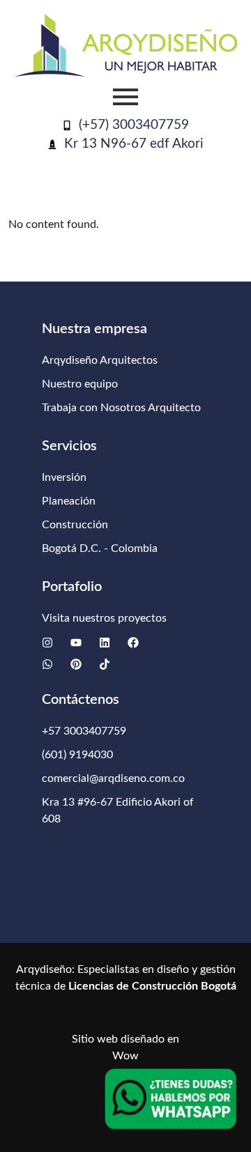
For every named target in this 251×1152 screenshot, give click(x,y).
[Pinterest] (76, 664)
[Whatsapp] (47, 664)
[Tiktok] (104, 664)
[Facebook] (133, 642)
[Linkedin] (104, 642)
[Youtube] (76, 642)
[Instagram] (47, 642)
